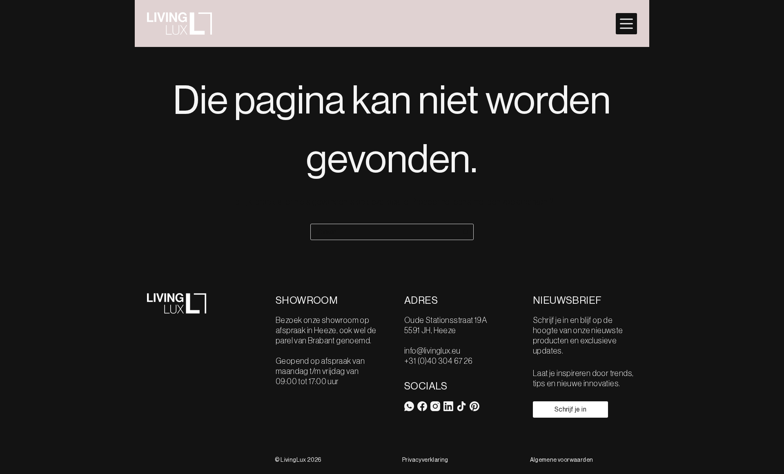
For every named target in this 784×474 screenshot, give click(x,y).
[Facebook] (422, 406)
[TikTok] (461, 406)
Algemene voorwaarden (561, 460)
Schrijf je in (570, 409)
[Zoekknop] (465, 232)
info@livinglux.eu (432, 351)
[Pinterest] (474, 406)
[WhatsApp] (409, 406)
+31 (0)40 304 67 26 (438, 361)
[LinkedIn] (448, 406)
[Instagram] (435, 406)
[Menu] (626, 23)
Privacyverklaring (425, 460)
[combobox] (384, 232)
